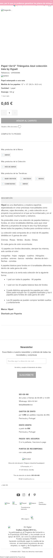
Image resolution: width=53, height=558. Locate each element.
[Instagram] (23, 495)
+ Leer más (5, 96)
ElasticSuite (21, 557)
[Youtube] (18, 495)
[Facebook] (29, 495)
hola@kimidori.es (28, 479)
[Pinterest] (34, 495)
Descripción (7, 198)
